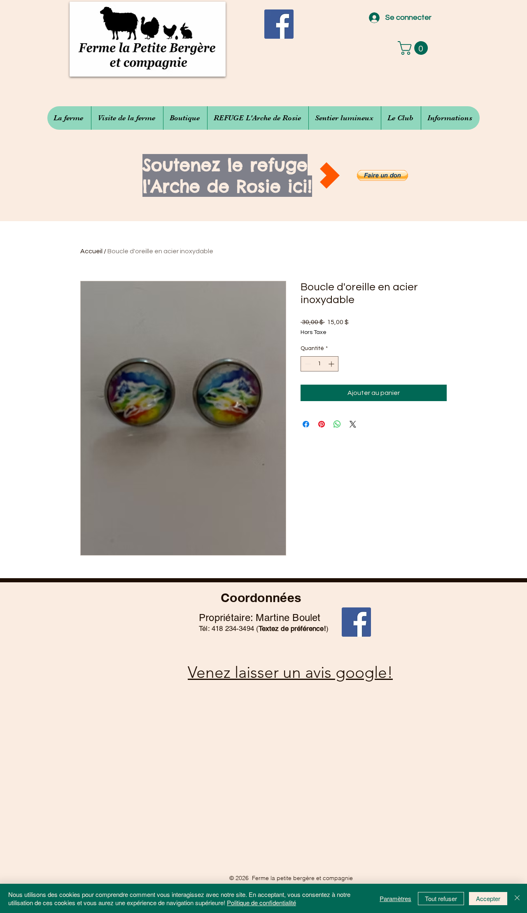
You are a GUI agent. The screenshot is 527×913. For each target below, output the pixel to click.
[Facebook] (279, 24)
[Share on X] (353, 424)
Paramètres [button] (395, 898)
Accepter (488, 898)
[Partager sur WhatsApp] (337, 424)
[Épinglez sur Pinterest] (321, 424)
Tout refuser (441, 898)
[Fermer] (517, 898)
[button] (414, 48)
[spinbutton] (319, 364)
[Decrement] (307, 364)
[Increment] (332, 364)
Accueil (91, 251)
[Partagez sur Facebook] (306, 424)
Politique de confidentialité (261, 902)
